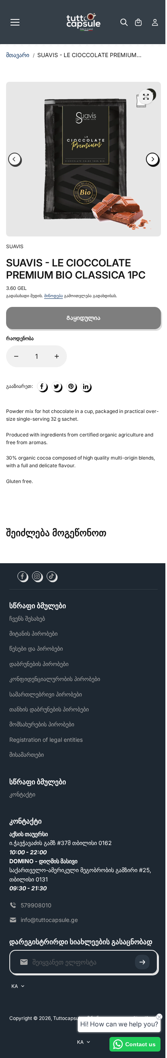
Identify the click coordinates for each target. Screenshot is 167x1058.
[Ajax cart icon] (138, 22)
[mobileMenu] (15, 22)
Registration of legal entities (46, 739)
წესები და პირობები (36, 648)
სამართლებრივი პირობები (45, 694)
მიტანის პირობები (33, 633)
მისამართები (26, 754)
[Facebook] (22, 576)
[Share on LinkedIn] (85, 386)
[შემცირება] (16, 356)
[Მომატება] (57, 356)
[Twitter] (56, 386)
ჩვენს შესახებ (27, 618)
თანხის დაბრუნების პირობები (49, 709)
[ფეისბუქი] (42, 386)
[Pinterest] (71, 386)
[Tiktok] (51, 576)
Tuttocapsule (68, 1018)
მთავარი (17, 54)
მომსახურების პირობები (41, 724)
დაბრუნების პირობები (39, 663)
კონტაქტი (22, 794)
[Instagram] (37, 576)
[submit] (142, 962)
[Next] (152, 159)
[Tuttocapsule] (83, 22)
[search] (124, 22)
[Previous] (14, 159)
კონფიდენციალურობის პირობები (54, 678)
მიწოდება (53, 295)
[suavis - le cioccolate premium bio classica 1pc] (146, 97)
